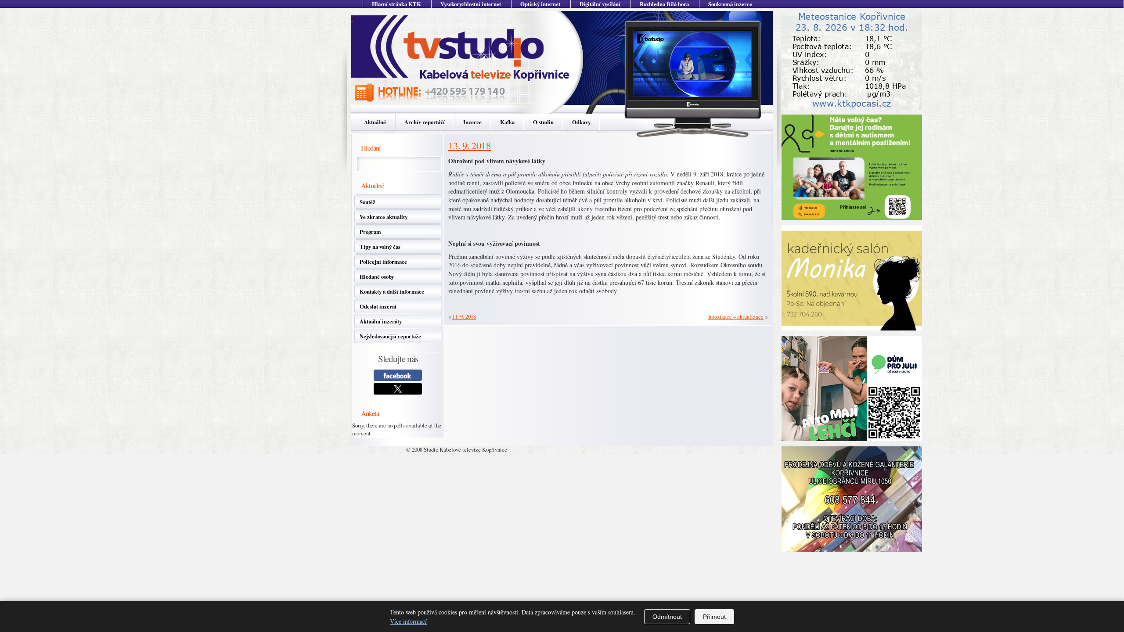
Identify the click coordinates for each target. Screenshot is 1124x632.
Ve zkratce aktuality (383, 217)
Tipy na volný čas (380, 247)
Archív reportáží (424, 122)
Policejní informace (383, 262)
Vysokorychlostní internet (470, 4)
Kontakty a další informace (392, 291)
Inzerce (472, 122)
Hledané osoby (377, 276)
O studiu (543, 122)
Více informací (408, 621)
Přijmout (714, 616)
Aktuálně (375, 122)
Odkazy (581, 122)
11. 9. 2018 (464, 316)
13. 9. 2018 (469, 145)
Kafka (507, 122)
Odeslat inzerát (378, 306)
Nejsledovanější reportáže (390, 336)
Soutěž (367, 202)
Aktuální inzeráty (381, 321)
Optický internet (540, 4)
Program (370, 232)
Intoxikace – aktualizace (736, 316)
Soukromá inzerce (730, 4)
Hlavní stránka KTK (396, 4)
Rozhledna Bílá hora (664, 4)
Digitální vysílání (600, 4)
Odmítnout (667, 616)
